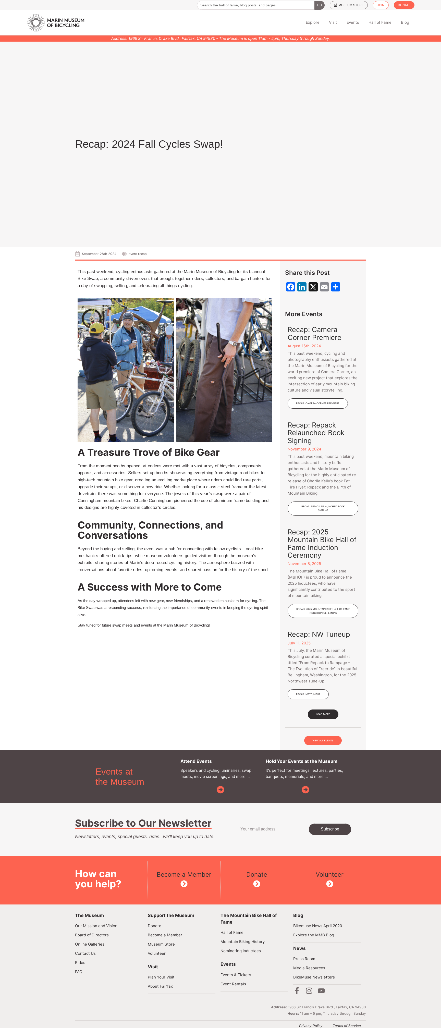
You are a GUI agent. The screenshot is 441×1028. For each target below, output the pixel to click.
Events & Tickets (235, 974)
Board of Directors (92, 935)
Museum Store (161, 944)
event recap (138, 254)
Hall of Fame (231, 932)
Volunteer (330, 874)
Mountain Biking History (242, 941)
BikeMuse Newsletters (314, 977)
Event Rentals (233, 984)
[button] (323, 714)
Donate (256, 874)
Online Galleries (89, 944)
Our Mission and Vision (96, 925)
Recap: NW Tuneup (319, 634)
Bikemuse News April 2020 (317, 925)
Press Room (304, 958)
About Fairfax (160, 986)
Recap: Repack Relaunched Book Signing (316, 433)
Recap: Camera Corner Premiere (314, 333)
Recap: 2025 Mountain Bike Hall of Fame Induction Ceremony (322, 543)
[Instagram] (309, 990)
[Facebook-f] (296, 990)
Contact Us (85, 953)
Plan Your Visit (161, 977)
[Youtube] (321, 990)
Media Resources (309, 967)
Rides (80, 962)
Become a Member (184, 874)
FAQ (78, 971)
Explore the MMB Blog (313, 935)
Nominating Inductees (240, 950)
